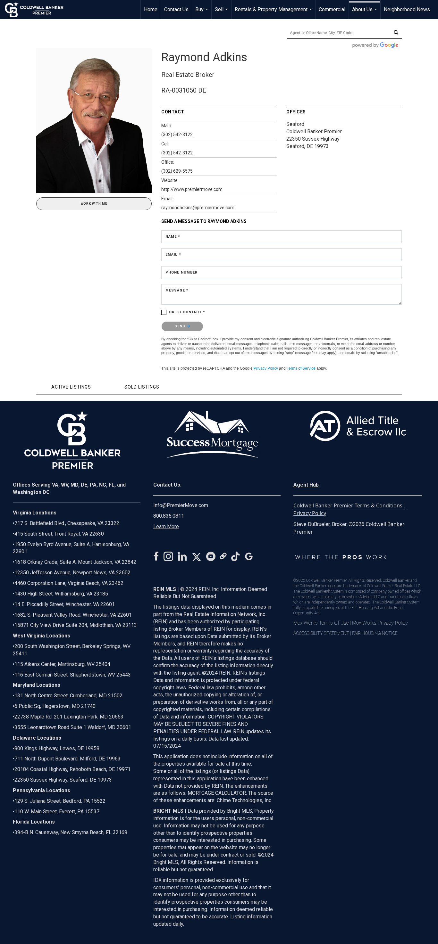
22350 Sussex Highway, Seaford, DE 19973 (63, 780)
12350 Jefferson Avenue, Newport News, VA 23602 (72, 573)
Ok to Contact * (187, 312)
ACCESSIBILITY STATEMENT (321, 633)
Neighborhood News (407, 9)
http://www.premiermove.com (192, 189)
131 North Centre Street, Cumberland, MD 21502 (68, 696)
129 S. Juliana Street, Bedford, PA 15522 (59, 801)
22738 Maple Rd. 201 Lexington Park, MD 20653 (68, 717)
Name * (173, 236)
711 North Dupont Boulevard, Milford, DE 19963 (67, 759)
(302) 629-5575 (177, 171)
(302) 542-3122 (177, 134)
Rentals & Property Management (274, 12)
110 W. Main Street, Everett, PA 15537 (56, 812)
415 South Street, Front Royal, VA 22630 (59, 534)
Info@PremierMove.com (180, 505)
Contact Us (176, 9)
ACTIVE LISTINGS (71, 387)
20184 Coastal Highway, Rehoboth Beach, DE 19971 (72, 769)
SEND (180, 326)
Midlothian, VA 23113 (75, 625)
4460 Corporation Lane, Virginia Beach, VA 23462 (68, 583)
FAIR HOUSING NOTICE (375, 633)
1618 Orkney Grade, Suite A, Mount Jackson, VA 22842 (75, 562)
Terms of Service (301, 368)
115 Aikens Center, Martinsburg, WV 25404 (62, 664)
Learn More (166, 526)
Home (150, 9)
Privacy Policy (266, 368)
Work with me (94, 203)
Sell (222, 12)
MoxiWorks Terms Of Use (321, 623)
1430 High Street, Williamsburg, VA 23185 (61, 594)
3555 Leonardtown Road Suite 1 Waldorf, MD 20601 (72, 727)
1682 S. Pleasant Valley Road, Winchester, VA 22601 (73, 615)
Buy (202, 12)
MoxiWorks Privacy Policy (380, 623)
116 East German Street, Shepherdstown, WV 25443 (72, 675)
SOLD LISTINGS (141, 387)
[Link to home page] (37, 9)
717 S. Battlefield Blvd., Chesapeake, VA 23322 (66, 523)
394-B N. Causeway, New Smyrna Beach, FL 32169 (70, 832)
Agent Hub (306, 485)
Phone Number (181, 272)
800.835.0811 (168, 516)
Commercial (332, 9)
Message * (177, 290)
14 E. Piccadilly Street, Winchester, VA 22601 (64, 604)
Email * (173, 254)
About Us (365, 12)
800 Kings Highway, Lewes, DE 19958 (56, 748)
